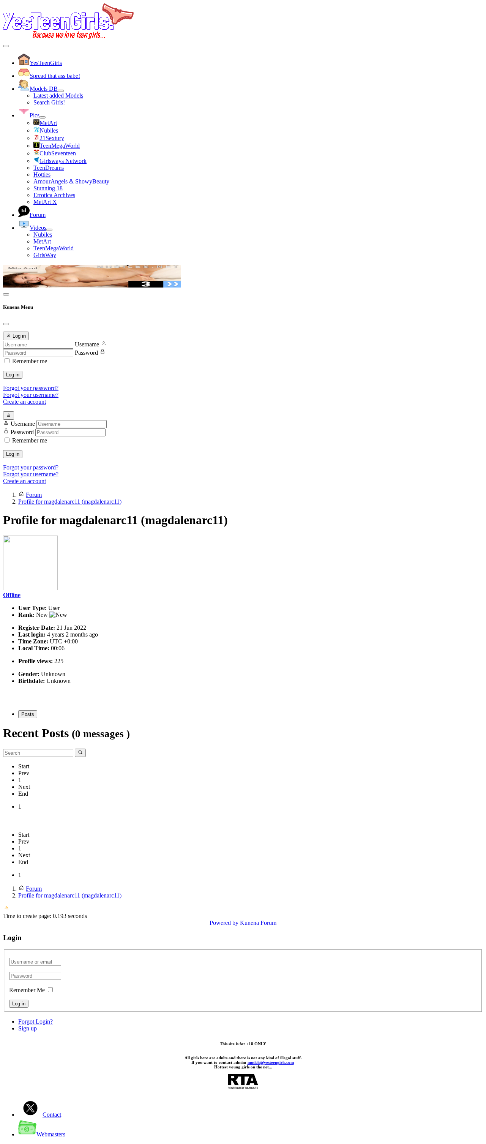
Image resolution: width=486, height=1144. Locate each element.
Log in (12, 375)
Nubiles (42, 234)
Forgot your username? (30, 395)
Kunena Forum (258, 923)
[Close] (6, 324)
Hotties (41, 174)
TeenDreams (48, 167)
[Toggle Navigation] (6, 46)
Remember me (29, 361)
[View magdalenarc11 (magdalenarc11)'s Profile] (30, 588)
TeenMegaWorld (53, 248)
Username (87, 344)
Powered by (224, 923)
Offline (12, 595)
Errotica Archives (54, 195)
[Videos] (49, 230)
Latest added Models (58, 95)
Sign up (27, 1028)
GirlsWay (44, 255)
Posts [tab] (27, 714)
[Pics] (42, 117)
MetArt (42, 241)
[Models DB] (61, 91)
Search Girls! (49, 102)
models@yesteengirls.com (271, 1062)
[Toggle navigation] (6, 294)
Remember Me (27, 990)
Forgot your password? (30, 388)
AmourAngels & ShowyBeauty (71, 181)
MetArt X (45, 202)
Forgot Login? (35, 1021)
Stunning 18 (48, 188)
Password (86, 352)
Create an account (24, 401)
